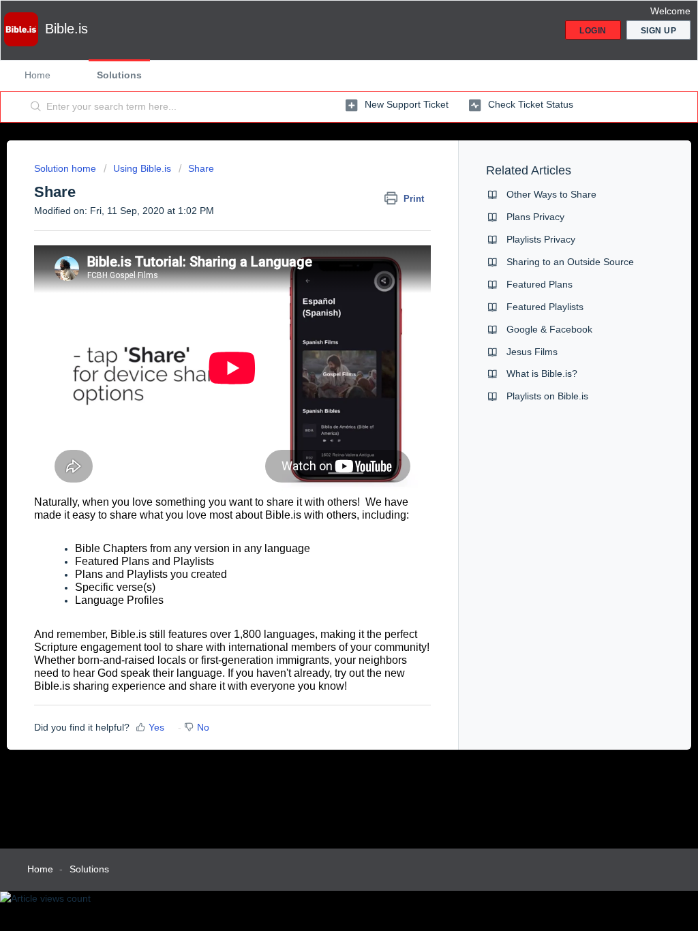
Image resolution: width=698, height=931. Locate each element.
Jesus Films (532, 351)
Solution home (66, 168)
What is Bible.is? (541, 373)
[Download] (324, 290)
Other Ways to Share (551, 194)
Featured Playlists (544, 306)
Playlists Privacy (540, 239)
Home (37, 75)
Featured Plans (539, 284)
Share (201, 168)
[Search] (36, 107)
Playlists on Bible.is (547, 396)
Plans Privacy (535, 216)
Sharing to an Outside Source (570, 261)
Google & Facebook (549, 329)
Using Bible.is (142, 168)
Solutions (119, 75)
